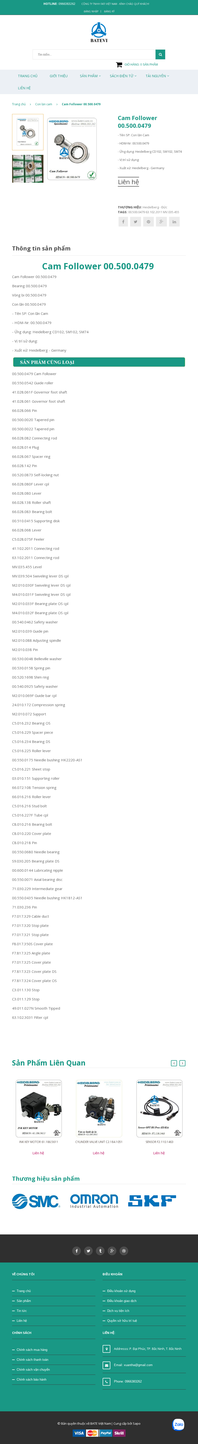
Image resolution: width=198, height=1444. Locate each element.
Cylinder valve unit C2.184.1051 (99, 1142)
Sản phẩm (89, 76)
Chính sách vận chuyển (33, 1369)
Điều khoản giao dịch (121, 1301)
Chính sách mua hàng (32, 1350)
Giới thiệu (59, 76)
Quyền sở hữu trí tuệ (122, 1321)
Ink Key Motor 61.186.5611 (38, 1142)
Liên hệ (22, 1321)
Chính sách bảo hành (31, 1379)
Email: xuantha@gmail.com (133, 1365)
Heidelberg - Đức (155, 207)
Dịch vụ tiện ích (118, 1311)
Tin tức (22, 1311)
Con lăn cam (43, 104)
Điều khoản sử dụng (121, 1291)
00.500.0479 (136, 212)
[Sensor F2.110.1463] (159, 1108)
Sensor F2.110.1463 (159, 1142)
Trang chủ (24, 1291)
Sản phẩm (24, 1301)
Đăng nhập (91, 11)
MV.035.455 (171, 212)
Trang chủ (27, 76)
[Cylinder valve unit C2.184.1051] (99, 1108)
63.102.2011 (154, 212)
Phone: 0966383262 (128, 1381)
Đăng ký (109, 11)
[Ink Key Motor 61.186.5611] (38, 1108)
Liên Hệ (24, 88)
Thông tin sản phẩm (41, 248)
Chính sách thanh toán (32, 1359)
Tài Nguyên (156, 76)
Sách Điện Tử (121, 76)
